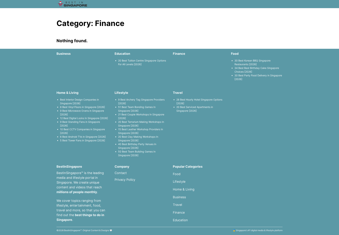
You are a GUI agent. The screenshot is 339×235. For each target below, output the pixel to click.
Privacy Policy (125, 179)
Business (63, 53)
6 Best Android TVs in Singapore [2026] (83, 136)
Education (122, 53)
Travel (178, 93)
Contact (121, 173)
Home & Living (67, 93)
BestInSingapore (72, 230)
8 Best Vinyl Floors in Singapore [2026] (82, 106)
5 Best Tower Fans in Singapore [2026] (82, 140)
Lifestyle (121, 93)
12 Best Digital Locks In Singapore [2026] (84, 118)
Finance (179, 53)
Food (235, 53)
